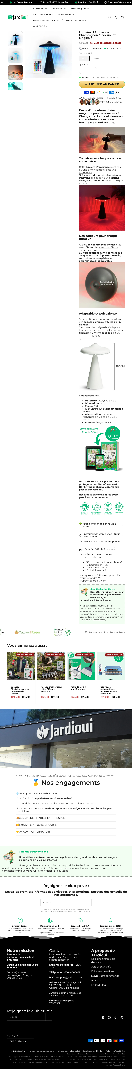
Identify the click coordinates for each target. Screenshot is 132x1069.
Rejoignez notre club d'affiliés (103, 960)
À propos (96, 980)
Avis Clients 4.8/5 (101, 966)
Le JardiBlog (98, 985)
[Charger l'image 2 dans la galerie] (15, 55)
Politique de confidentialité (68, 1051)
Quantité (84, 64)
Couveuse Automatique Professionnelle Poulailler (108, 690)
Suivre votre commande (105, 975)
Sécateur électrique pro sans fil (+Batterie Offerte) (21, 690)
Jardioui (21, 1051)
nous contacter (60, 959)
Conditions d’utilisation (93, 1051)
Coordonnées (119, 1054)
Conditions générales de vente (80, 1054)
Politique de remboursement (41, 1051)
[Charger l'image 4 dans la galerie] (15, 89)
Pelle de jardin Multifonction (78, 688)
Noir (84, 58)
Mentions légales (103, 1054)
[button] (41, 8)
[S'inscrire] (88, 902)
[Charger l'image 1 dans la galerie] (15, 38)
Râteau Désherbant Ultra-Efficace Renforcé (51, 689)
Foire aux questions (102, 971)
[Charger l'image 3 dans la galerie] (15, 72)
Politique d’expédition (115, 1051)
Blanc (97, 58)
